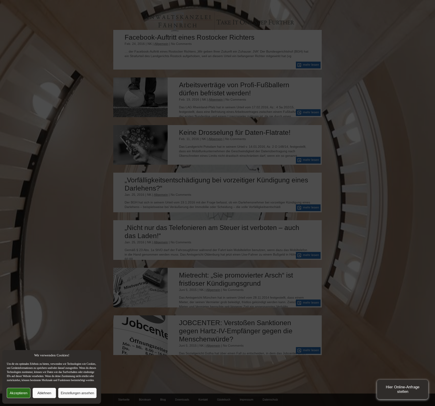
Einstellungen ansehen (77, 393)
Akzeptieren (18, 393)
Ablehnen (44, 393)
